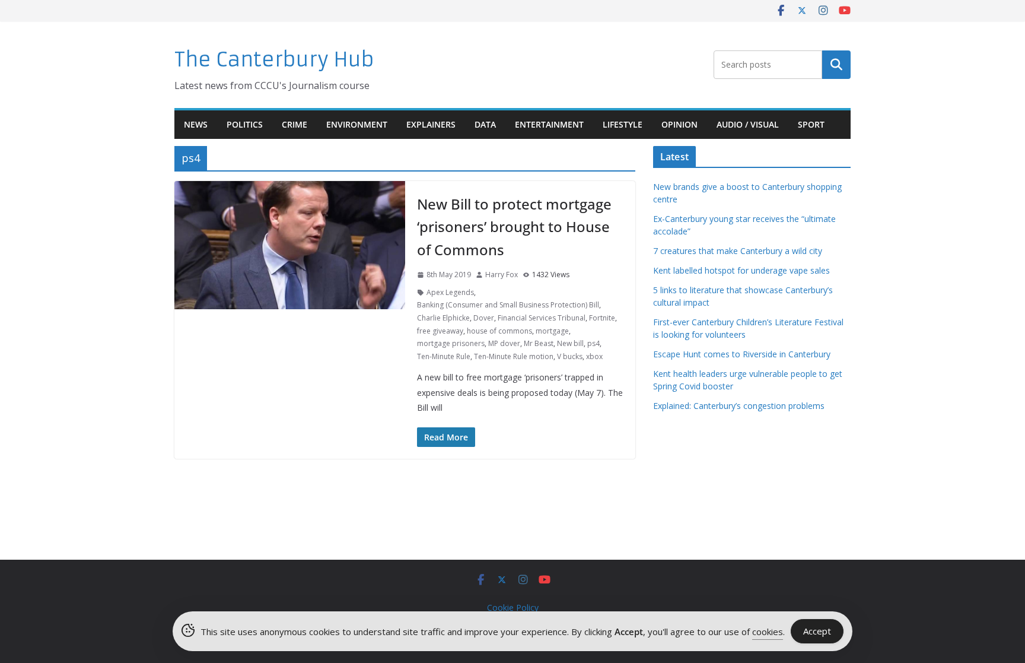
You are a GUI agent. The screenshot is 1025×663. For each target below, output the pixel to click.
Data (485, 124)
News (196, 124)
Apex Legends (450, 292)
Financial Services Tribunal (541, 318)
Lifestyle (622, 124)
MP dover (504, 343)
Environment (356, 124)
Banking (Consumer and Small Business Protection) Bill (508, 305)
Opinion (679, 124)
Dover (483, 318)
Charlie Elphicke (443, 318)
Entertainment (549, 124)
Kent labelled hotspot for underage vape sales (741, 270)
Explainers (431, 124)
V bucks (569, 356)
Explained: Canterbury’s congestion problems (739, 405)
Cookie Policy (513, 607)
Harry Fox (501, 274)
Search (836, 64)
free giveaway (440, 331)
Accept (817, 631)
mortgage (552, 331)
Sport (811, 124)
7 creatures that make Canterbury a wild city (737, 250)
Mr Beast (538, 343)
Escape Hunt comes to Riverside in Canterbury (741, 354)
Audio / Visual (748, 124)
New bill (570, 343)
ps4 (593, 343)
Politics (245, 124)
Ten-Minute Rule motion (513, 356)
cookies (767, 631)
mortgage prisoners (451, 343)
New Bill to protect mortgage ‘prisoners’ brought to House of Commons (514, 226)
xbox (594, 356)
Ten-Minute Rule (443, 356)
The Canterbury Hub (274, 59)
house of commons (499, 331)
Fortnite (602, 318)
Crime (294, 124)
